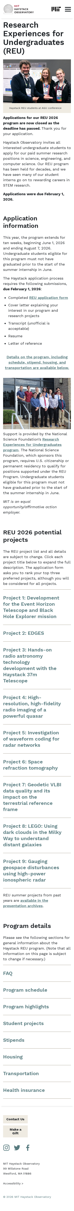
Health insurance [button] (24, 1090)
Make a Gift (15, 1131)
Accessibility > (13, 1183)
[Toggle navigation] (68, 9)
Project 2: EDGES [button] (23, 633)
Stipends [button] (13, 1040)
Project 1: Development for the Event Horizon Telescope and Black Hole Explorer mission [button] (31, 607)
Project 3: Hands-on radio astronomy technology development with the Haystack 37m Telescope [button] (30, 665)
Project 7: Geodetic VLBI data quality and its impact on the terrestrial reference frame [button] (32, 797)
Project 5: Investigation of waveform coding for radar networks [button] (31, 739)
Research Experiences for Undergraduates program (32, 444)
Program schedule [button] (25, 990)
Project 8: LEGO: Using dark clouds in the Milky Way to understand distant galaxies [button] (32, 835)
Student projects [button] (23, 1023)
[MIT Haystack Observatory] (19, 9)
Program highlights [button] (26, 1007)
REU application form (48, 297)
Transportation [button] (21, 1073)
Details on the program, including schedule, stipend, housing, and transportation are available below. (37, 362)
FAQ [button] (8, 973)
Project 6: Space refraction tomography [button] (30, 765)
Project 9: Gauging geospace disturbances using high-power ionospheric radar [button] (31, 870)
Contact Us (15, 1119)
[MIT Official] (56, 9)
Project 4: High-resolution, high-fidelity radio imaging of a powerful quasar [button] (32, 707)
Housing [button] (13, 1057)
